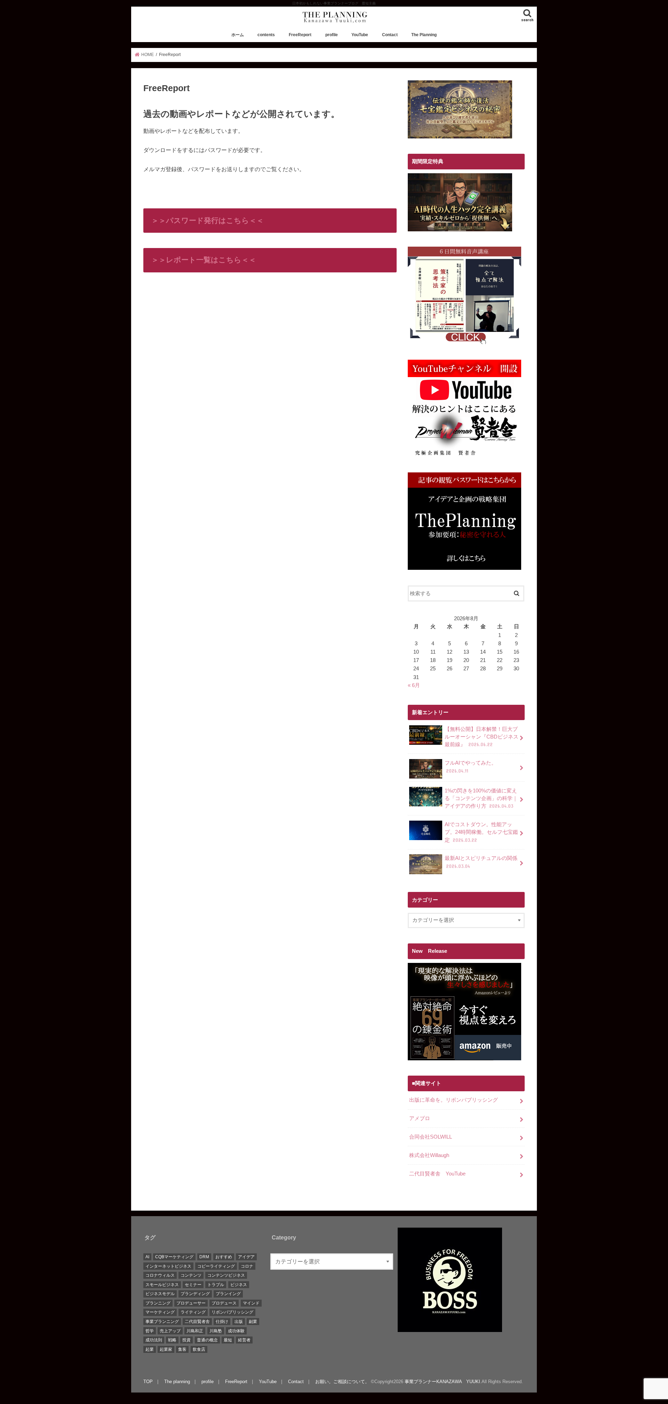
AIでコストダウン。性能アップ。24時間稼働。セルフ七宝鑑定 (481, 832)
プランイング (228, 1293)
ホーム (237, 34)
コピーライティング (216, 1266)
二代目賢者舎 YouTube (437, 1173)
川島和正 (194, 1331)
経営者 (244, 1340)
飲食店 (199, 1349)
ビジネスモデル (160, 1293)
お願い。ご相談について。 (342, 1381)
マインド (251, 1303)
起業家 (166, 1349)
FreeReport (300, 34)
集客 (182, 1349)
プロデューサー (191, 1303)
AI (147, 1256)
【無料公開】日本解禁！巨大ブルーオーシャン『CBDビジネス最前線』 (481, 736)
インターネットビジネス (168, 1266)
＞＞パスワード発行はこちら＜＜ (207, 220)
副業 (253, 1321)
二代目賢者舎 (197, 1321)
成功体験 (236, 1331)
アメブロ (419, 1118)
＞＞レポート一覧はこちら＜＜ (203, 260)
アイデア (246, 1256)
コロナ (247, 1266)
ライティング (193, 1312)
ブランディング (195, 1293)
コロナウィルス (160, 1275)
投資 (186, 1340)
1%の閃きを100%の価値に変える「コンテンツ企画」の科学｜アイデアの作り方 (481, 798)
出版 (238, 1321)
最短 (228, 1340)
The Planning (424, 34)
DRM (204, 1256)
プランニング (157, 1303)
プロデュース (224, 1303)
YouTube (359, 34)
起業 (149, 1349)
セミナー (193, 1284)
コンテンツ (191, 1275)
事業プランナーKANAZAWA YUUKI (442, 1381)
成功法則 (153, 1340)
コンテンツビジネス (226, 1275)
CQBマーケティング (174, 1256)
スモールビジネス (162, 1284)
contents (266, 34)
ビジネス (238, 1284)
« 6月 (414, 685)
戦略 (172, 1340)
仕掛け (222, 1321)
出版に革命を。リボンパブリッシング (453, 1100)
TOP (148, 1381)
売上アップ (170, 1331)
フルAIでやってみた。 (470, 766)
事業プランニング (162, 1321)
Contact (390, 34)
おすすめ (223, 1256)
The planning (177, 1381)
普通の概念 (207, 1340)
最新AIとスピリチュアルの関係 (481, 862)
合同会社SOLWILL (430, 1137)
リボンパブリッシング (232, 1312)
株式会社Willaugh (429, 1155)
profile (331, 34)
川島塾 (215, 1331)
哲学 (149, 1331)
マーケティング (160, 1312)
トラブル (215, 1284)
